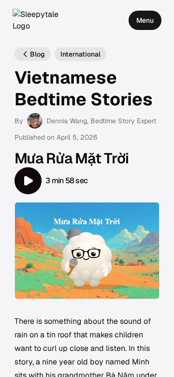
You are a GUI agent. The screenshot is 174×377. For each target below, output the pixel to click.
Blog (37, 54)
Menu (145, 20)
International (80, 54)
